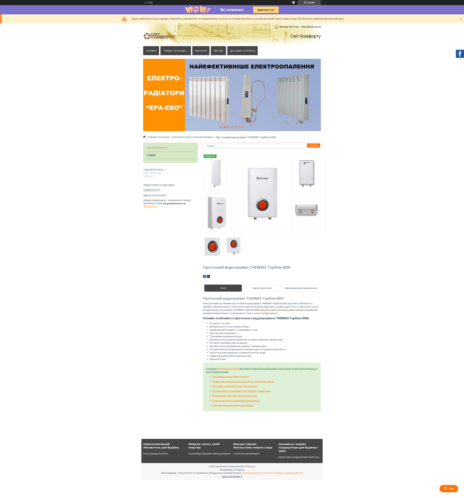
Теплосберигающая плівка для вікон (209, 453)
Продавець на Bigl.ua (232, 469)
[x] (208, 277)
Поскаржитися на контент (258, 472)
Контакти (201, 50)
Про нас (218, 50)
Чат (451, 488)
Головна (151, 50)
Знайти (313, 145)
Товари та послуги (174, 50)
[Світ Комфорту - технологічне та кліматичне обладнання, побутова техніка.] (161, 36)
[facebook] (204, 277)
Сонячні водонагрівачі (246, 453)
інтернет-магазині (228, 368)
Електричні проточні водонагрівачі (192, 137)
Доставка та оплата (242, 50)
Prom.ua (250, 466)
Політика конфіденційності (288, 472)
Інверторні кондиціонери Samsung (299, 457)
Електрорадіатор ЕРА (155, 453)
